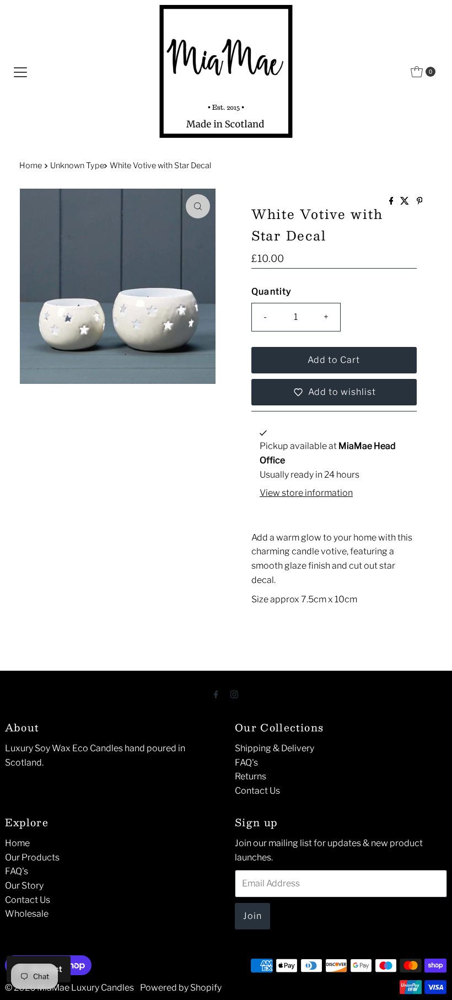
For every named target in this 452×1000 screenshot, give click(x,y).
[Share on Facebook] (392, 201)
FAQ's (246, 762)
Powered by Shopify (181, 987)
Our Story (24, 885)
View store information (306, 493)
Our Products (32, 857)
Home (30, 165)
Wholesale (27, 913)
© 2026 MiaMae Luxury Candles (69, 987)
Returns (250, 776)
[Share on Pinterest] (420, 201)
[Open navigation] (20, 71)
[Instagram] (234, 694)
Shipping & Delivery (274, 748)
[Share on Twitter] (405, 201)
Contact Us (257, 790)
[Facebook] (216, 694)
